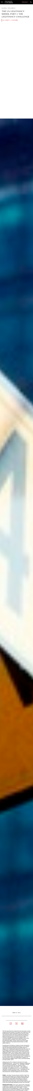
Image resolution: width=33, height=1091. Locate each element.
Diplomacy (12, 8)
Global (4, 8)
